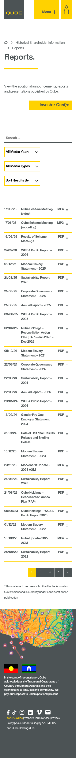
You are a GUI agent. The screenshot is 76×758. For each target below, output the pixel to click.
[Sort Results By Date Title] (38, 181)
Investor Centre (54, 105)
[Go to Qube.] (6, 43)
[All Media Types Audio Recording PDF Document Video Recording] (38, 166)
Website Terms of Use (37, 718)
